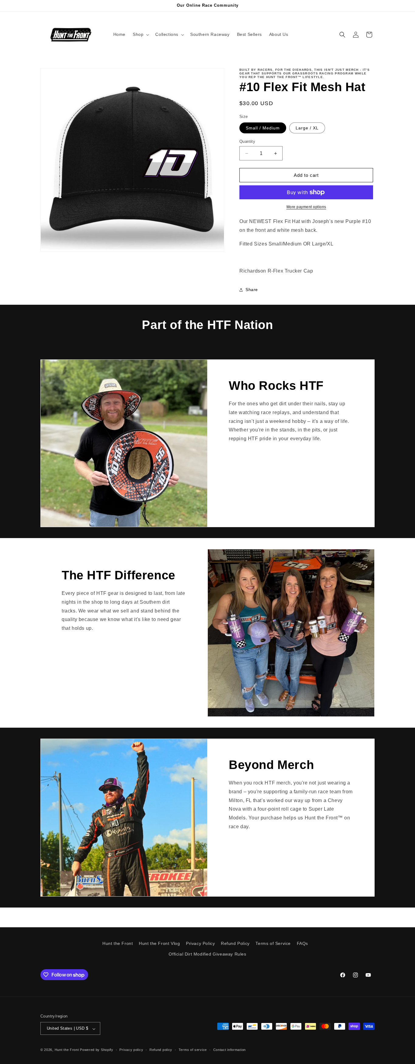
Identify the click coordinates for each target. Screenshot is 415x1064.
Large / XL (307, 127)
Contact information (229, 1050)
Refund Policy (235, 943)
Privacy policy (131, 1050)
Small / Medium (263, 127)
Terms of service (193, 1050)
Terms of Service (273, 943)
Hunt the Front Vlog (159, 943)
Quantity (247, 141)
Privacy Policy (200, 943)
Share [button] (251, 289)
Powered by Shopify (96, 1050)
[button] (140, 34)
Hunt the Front (117, 943)
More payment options (306, 207)
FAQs (302, 943)
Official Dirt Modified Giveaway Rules (207, 954)
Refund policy (160, 1050)
